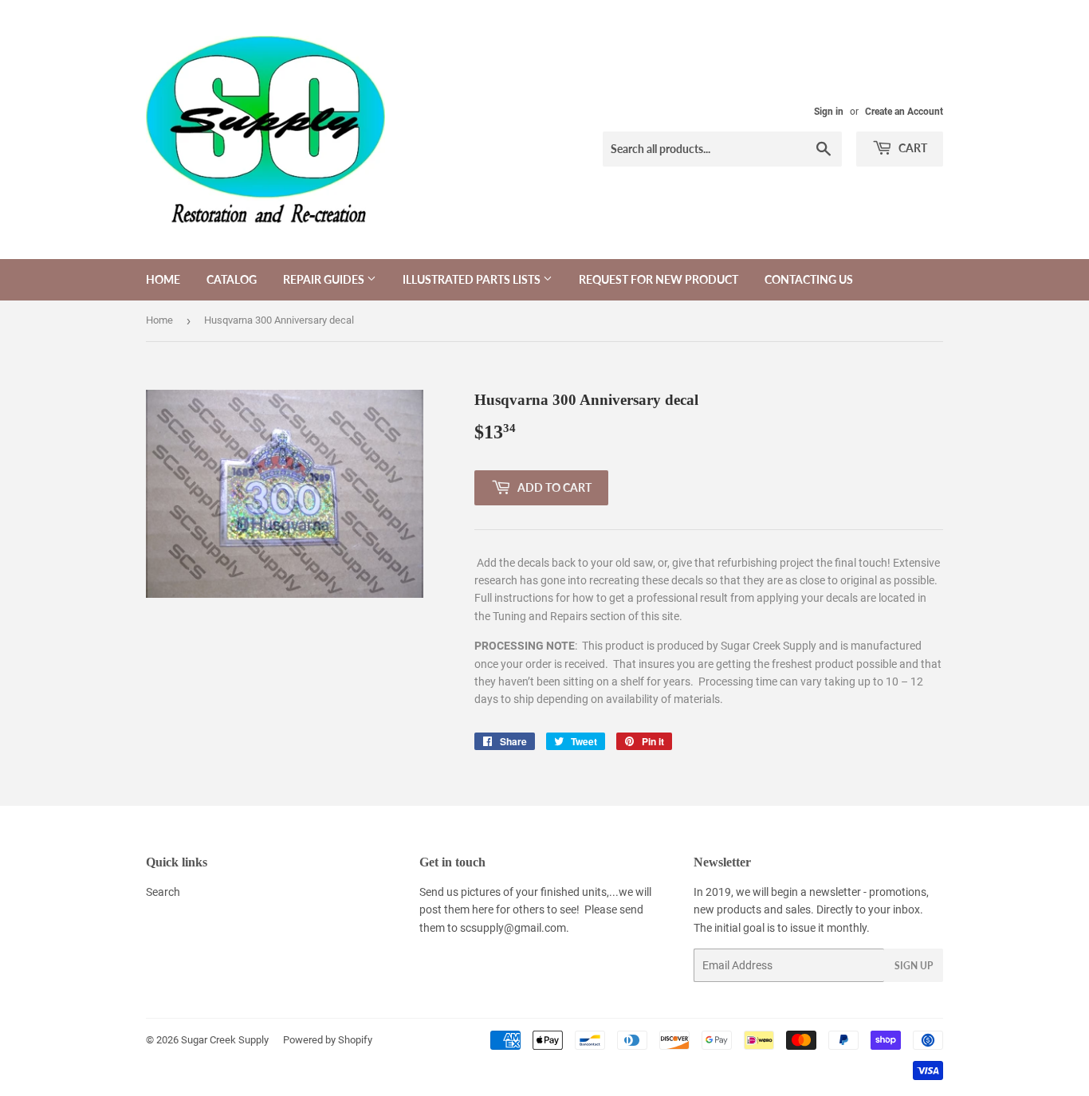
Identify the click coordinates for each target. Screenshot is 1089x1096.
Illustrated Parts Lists (473, 279)
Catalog (231, 279)
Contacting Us (809, 279)
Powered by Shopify (327, 1040)
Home (163, 279)
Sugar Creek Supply (225, 1040)
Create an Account (904, 111)
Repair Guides (325, 279)
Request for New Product (658, 279)
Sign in (828, 111)
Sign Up (913, 966)
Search (163, 892)
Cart (911, 148)
